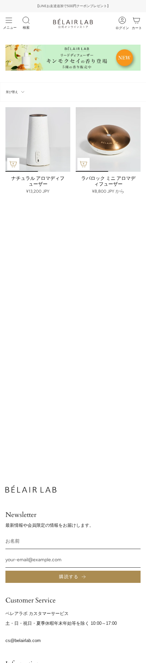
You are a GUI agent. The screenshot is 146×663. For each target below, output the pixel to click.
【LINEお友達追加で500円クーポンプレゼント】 (73, 6)
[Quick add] (13, 164)
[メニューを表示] (9, 20)
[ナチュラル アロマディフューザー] (37, 139)
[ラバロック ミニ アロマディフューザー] (108, 139)
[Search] (26, 20)
